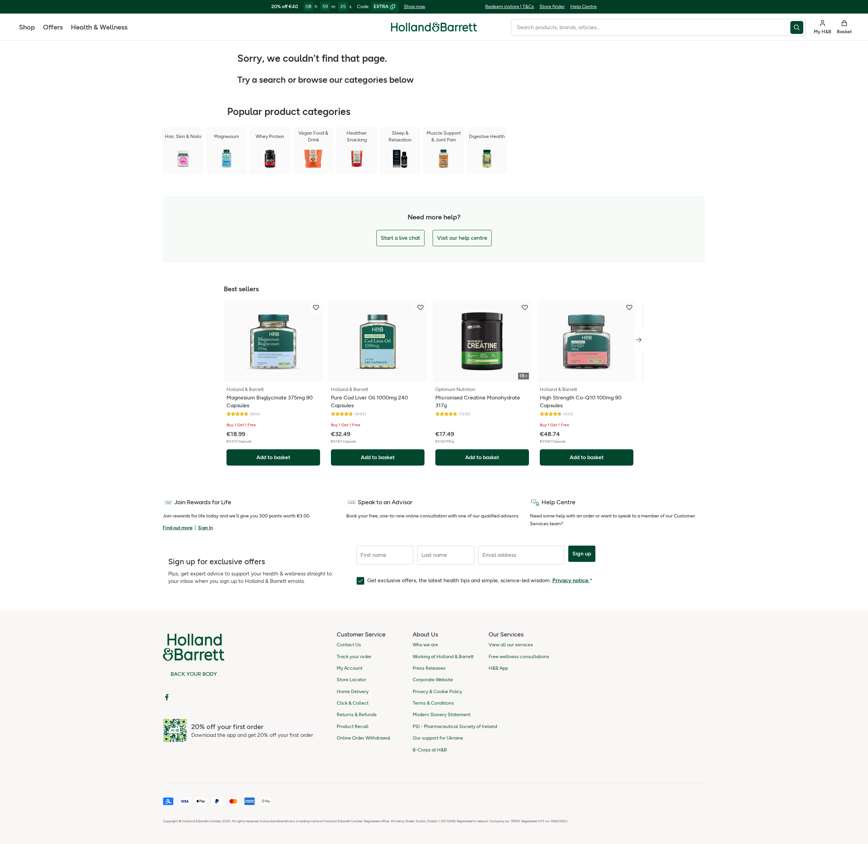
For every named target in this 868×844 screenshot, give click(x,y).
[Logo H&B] (434, 30)
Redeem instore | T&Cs (509, 6)
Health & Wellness (99, 27)
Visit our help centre (462, 238)
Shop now (414, 6)
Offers (53, 27)
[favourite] (316, 307)
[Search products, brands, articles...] (798, 27)
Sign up (581, 553)
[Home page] (434, 27)
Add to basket (273, 457)
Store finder (552, 6)
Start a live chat (400, 238)
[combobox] (650, 27)
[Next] (638, 340)
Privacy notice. (571, 580)
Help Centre (583, 6)
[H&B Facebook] (167, 697)
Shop (27, 27)
